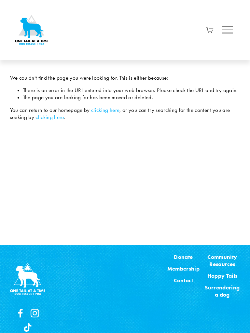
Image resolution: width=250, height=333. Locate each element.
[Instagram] (34, 313)
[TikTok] (27, 327)
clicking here (105, 110)
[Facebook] (20, 313)
